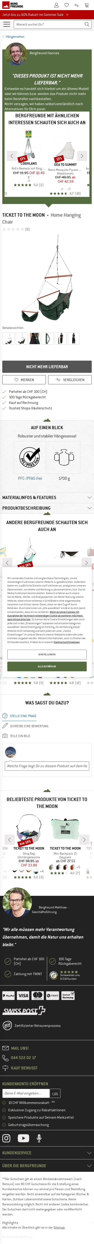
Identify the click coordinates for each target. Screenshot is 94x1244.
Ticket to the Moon (23, 215)
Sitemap (59, 1227)
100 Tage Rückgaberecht (27, 397)
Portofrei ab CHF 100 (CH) (28, 391)
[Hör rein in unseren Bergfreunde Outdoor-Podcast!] (42, 1139)
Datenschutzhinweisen (67, 642)
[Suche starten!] (87, 24)
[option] (47, 278)
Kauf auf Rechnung (23, 402)
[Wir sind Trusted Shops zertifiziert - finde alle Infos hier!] (53, 975)
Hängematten (15, 36)
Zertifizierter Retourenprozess (38, 1025)
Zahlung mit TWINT (28, 974)
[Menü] (6, 24)
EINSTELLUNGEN (47, 654)
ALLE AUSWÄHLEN (47, 666)
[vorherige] (12, 156)
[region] (46, 622)
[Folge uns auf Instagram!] (9, 1139)
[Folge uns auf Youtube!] (27, 1139)
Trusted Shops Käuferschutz (30, 408)
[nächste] (82, 156)
